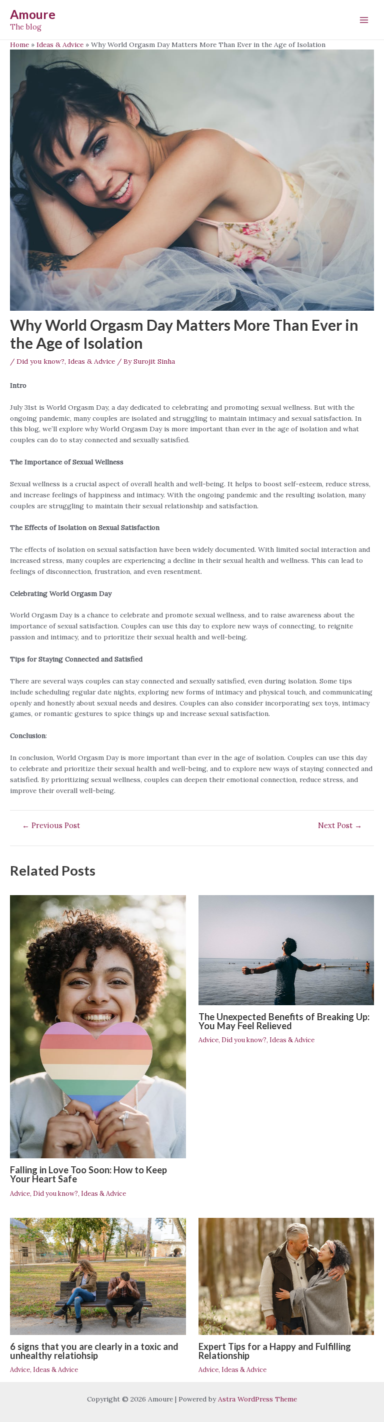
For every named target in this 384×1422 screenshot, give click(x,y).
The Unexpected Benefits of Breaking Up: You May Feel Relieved (284, 1021)
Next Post (340, 826)
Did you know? (40, 361)
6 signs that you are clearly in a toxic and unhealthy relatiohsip (94, 1351)
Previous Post (51, 826)
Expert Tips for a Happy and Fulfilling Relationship (274, 1351)
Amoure (33, 14)
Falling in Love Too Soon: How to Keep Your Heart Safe (88, 1174)
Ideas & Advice (91, 361)
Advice (20, 1193)
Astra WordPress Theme (257, 1398)
